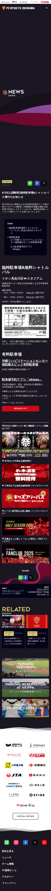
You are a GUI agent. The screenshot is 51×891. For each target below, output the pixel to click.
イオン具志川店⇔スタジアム (26, 231)
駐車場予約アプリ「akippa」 (21, 247)
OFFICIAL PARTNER (25, 816)
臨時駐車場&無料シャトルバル (22, 227)
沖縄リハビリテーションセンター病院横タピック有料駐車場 (27, 241)
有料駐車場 (13, 237)
